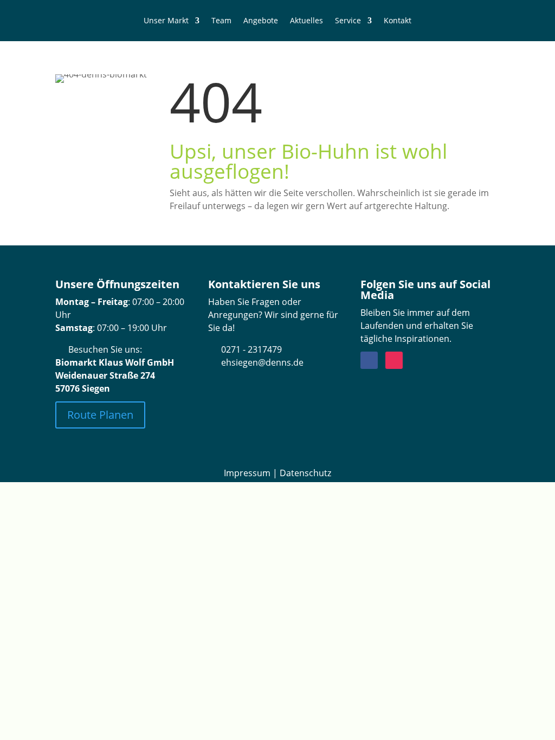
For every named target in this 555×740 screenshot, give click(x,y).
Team (221, 20)
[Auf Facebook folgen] (369, 360)
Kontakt (397, 20)
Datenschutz (305, 473)
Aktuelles (306, 20)
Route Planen (100, 414)
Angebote (260, 20)
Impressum (247, 473)
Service (348, 20)
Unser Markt (166, 20)
